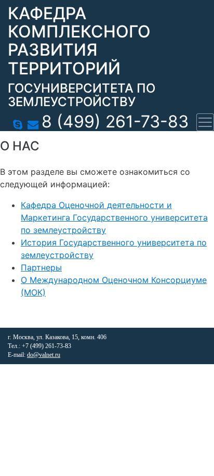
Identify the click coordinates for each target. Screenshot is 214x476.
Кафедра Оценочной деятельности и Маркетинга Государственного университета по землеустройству (114, 217)
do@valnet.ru (43, 354)
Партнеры (41, 267)
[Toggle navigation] (205, 122)
